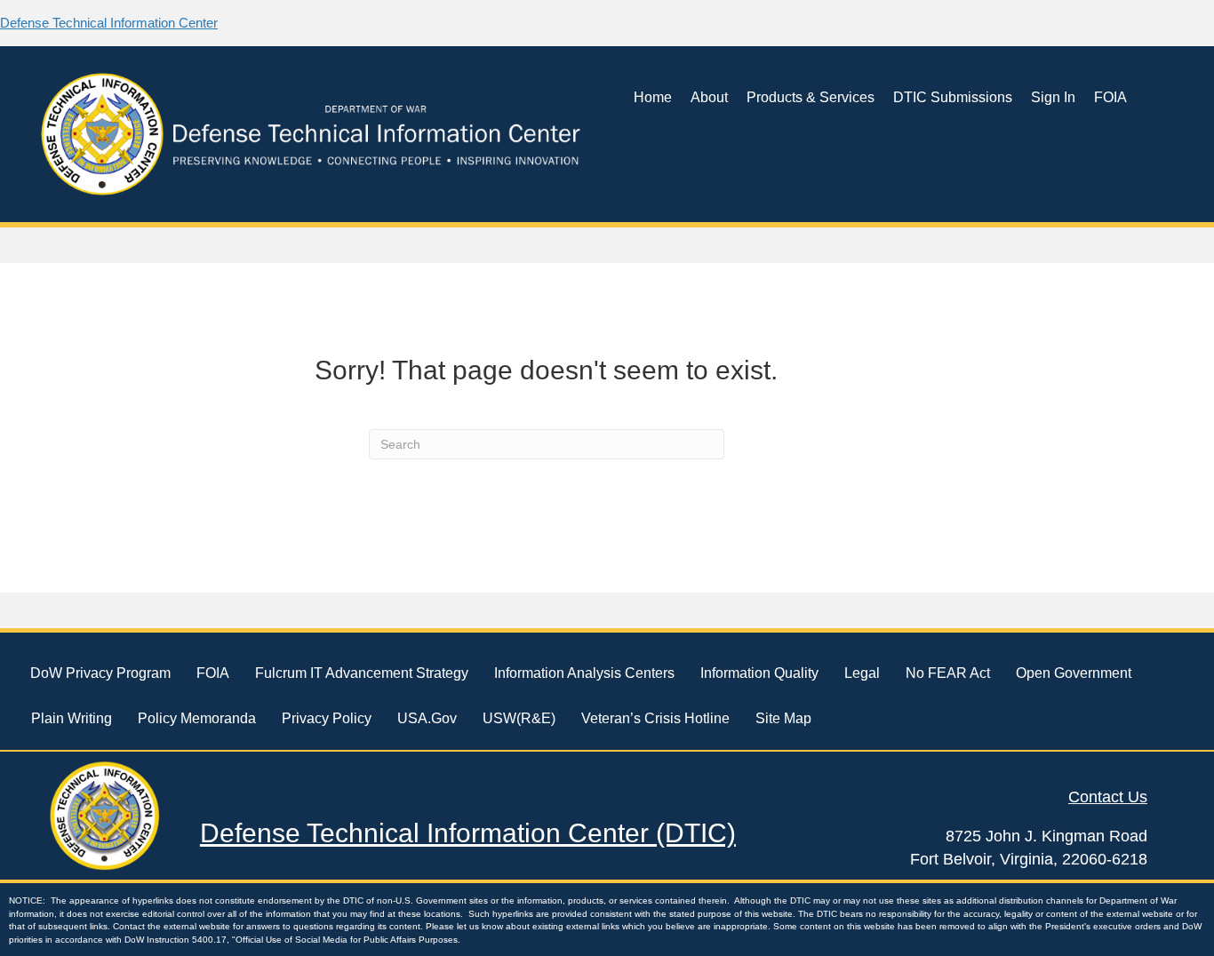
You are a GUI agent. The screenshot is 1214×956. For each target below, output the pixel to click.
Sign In (1053, 97)
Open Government (1073, 673)
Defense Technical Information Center (109, 22)
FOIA (1110, 97)
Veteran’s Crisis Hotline (655, 718)
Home (653, 97)
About (709, 97)
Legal (862, 673)
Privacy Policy (326, 718)
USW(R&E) (519, 718)
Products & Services (811, 97)
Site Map (783, 718)
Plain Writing (71, 718)
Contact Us (1107, 797)
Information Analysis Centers (584, 673)
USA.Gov (427, 718)
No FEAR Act (948, 673)
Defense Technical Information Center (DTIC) (468, 833)
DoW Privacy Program (100, 673)
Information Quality (759, 673)
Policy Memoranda (197, 718)
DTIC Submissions (952, 97)
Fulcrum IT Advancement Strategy (361, 673)
